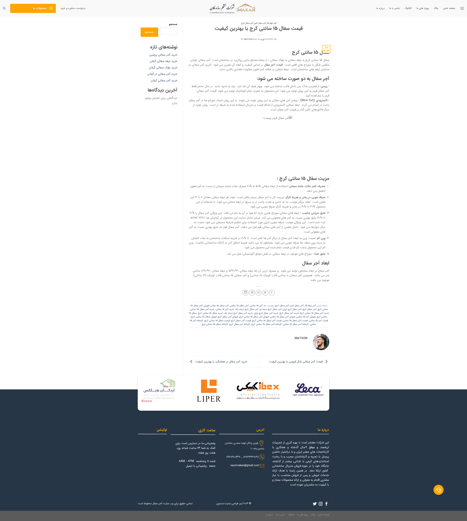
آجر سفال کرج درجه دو (270, 309)
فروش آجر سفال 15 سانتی (282, 317)
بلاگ (436, 8)
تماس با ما (394, 8)
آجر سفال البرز (260, 23)
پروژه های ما (422, 8)
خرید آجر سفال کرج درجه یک (238, 313)
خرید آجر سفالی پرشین (163, 55)
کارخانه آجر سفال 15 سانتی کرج (266, 324)
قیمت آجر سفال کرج (241, 320)
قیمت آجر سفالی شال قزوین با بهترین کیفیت (296, 361)
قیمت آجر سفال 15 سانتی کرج (266, 320)
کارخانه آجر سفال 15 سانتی (296, 324)
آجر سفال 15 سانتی (239, 306)
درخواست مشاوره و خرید (73, 8)
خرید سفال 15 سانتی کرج (210, 313)
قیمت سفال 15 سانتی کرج (217, 320)
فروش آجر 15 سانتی (305, 317)
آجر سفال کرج (247, 23)
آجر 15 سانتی (256, 306)
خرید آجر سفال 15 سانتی (202, 309)
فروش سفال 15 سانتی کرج (204, 317)
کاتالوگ (408, 8)
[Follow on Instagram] (321, 504)
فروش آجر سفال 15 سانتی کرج (254, 317)
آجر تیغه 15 (272, 23)
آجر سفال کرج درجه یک (246, 309)
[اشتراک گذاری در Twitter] (265, 293)
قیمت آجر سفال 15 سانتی (295, 320)
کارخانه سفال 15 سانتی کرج (215, 324)
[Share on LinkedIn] (245, 293)
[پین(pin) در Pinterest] (252, 293)
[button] (438, 490)
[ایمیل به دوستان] (259, 293)
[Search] (4, 8)
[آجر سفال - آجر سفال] (233, 8)
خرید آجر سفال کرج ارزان (266, 313)
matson (248, 39)
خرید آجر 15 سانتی (225, 309)
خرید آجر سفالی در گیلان (162, 74)
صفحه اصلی (449, 8)
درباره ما (380, 8)
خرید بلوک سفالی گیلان (163, 67)
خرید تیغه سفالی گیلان (163, 61)
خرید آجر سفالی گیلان (164, 80)
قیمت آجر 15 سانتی (318, 320)
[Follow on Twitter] (315, 504)
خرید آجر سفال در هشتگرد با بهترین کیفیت (220, 361)
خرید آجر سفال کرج (289, 313)
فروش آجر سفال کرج (228, 317)
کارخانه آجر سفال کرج (239, 324)
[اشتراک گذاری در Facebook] (272, 293)
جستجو (173, 24)
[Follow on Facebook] (326, 504)
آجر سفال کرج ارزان (292, 309)
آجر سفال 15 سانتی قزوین (216, 306)
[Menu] (462, 8)
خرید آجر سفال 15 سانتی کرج (314, 313)
